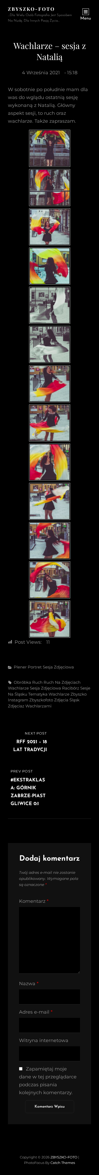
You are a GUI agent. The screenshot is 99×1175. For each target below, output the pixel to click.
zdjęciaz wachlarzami (29, 705)
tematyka (38, 694)
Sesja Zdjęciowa (58, 667)
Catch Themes (62, 1163)
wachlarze (59, 694)
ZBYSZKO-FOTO (31, 9)
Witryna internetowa (43, 1040)
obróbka (22, 682)
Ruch (37, 682)
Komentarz (34, 901)
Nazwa (29, 983)
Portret (35, 667)
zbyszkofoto (41, 699)
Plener (20, 667)
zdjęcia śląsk (66, 699)
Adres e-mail (36, 1012)
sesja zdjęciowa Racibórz (54, 688)
